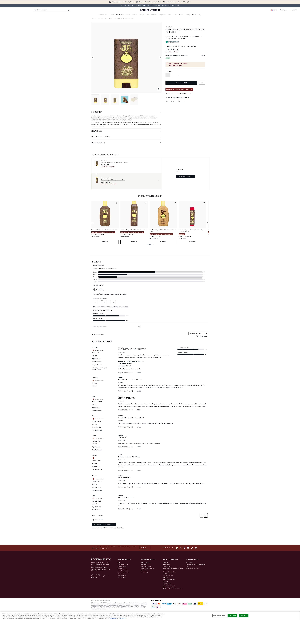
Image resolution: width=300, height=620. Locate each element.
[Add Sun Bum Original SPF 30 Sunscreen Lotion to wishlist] (116, 203)
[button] (185, 42)
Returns (120, 568)
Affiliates (165, 577)
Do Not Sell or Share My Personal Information (100, 576)
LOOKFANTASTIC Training (192, 568)
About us (165, 562)
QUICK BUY (105, 242)
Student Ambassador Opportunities (172, 589)
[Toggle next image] (160, 57)
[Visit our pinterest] (196, 548)
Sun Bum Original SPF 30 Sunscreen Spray (133, 230)
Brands (99, 18)
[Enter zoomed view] (158, 89)
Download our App (123, 564)
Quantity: (168, 72)
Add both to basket (185, 176)
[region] (150, 616)
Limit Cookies (232, 615)
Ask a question (191, 46)
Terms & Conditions (145, 562)
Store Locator (189, 562)
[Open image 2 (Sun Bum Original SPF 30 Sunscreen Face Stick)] (105, 99)
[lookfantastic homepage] (150, 10)
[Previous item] (92, 223)
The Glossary (166, 564)
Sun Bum (105, 18)
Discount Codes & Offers (169, 572)
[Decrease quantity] (167, 75)
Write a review (182, 46)
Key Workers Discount (169, 585)
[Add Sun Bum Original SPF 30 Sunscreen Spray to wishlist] (146, 203)
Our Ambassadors (168, 575)
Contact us (121, 573)
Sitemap (165, 581)
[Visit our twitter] (181, 548)
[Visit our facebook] (177, 548)
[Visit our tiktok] (192, 548)
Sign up (143, 547)
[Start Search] (69, 10)
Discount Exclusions (123, 566)
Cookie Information (145, 566)
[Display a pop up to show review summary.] (103, 234)
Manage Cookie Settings (219, 615)
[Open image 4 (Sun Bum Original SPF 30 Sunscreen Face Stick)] (125, 99)
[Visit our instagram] (184, 548)
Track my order (122, 577)
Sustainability (143, 570)
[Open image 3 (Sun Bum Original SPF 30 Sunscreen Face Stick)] (115, 99)
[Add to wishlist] (202, 83)
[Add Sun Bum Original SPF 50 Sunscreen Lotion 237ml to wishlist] (175, 203)
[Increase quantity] (178, 75)
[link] (283, 10)
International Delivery (123, 572)
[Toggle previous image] (92, 57)
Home (93, 18)
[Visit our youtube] (188, 548)
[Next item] (207, 223)
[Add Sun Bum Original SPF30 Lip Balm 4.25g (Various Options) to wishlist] (204, 203)
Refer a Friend (167, 583)
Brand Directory (167, 566)
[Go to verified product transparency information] (172, 42)
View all (203, 55)
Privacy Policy (143, 564)
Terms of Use (122, 618)
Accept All (243, 615)
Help (119, 562)
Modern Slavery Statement (147, 568)
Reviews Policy (144, 572)
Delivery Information (123, 570)
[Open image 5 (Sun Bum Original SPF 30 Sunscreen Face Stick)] (134, 99)
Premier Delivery (122, 575)
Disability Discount (168, 573)
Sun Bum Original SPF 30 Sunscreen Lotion (104, 230)
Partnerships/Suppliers (169, 579)
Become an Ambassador (169, 587)
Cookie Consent (95, 574)
